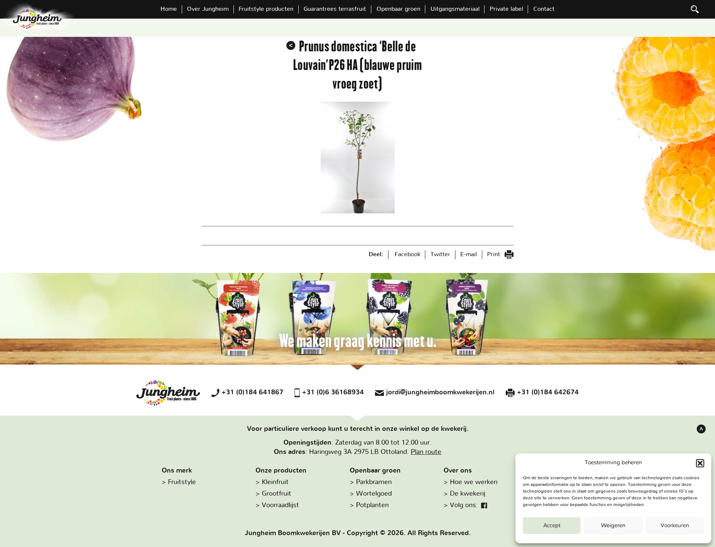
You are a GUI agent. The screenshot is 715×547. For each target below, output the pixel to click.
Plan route (426, 452)
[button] (700, 463)
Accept (551, 525)
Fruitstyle (182, 482)
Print (494, 254)
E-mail (468, 254)
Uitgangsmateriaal (455, 9)
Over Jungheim (208, 9)
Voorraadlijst (280, 505)
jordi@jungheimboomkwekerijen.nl (440, 392)
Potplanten (372, 505)
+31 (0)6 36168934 (333, 392)
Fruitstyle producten (266, 9)
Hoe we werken (474, 482)
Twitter (440, 254)
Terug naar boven (701, 428)
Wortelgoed (374, 493)
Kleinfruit (275, 482)
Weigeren (613, 525)
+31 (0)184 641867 (252, 392)
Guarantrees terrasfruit (335, 9)
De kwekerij (467, 493)
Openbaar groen (398, 9)
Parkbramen (374, 482)
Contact (543, 9)
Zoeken (694, 9)
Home (169, 9)
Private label (506, 9)
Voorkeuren (675, 525)
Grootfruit (276, 493)
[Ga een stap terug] (290, 45)
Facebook (407, 254)
